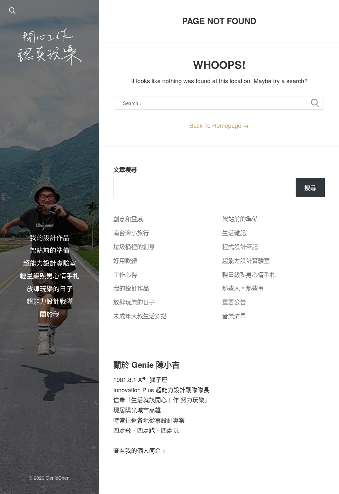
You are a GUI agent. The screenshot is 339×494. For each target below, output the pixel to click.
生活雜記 (234, 232)
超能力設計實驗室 (49, 263)
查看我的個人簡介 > (139, 450)
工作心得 (125, 274)
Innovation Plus (133, 389)
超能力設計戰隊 (49, 301)
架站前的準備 (50, 250)
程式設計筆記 (240, 246)
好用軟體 (125, 260)
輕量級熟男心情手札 (49, 275)
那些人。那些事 (243, 288)
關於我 (50, 314)
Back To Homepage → (219, 125)
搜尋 (310, 187)
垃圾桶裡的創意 (134, 246)
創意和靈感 (128, 218)
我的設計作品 (50, 237)
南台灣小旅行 (131, 232)
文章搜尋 (125, 169)
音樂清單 (234, 315)
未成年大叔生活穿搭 (140, 315)
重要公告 (234, 302)
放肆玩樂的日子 (49, 288)
